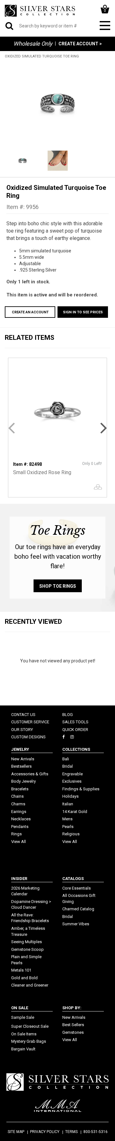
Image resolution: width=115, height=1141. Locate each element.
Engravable (72, 774)
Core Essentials (76, 888)
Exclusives (71, 781)
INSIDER (19, 878)
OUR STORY (22, 729)
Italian (67, 804)
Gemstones (73, 1032)
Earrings (18, 811)
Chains (17, 796)
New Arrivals (22, 759)
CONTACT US (23, 714)
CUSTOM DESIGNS (28, 737)
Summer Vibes (75, 923)
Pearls (67, 826)
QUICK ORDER (75, 729)
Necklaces (21, 819)
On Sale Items (23, 1034)
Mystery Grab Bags (28, 1041)
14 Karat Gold (74, 811)
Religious (71, 834)
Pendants (19, 826)
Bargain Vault (23, 1049)
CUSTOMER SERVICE (30, 722)
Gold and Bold (24, 977)
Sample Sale (22, 1017)
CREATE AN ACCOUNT (30, 312)
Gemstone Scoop (27, 949)
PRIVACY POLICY (44, 1132)
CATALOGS (73, 878)
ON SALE (19, 1007)
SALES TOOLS (75, 722)
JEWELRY (20, 749)
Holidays (70, 796)
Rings (16, 834)
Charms (18, 804)
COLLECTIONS (76, 749)
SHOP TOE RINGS (57, 586)
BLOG (67, 714)
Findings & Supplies (80, 789)
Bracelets (19, 789)
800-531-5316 (95, 1132)
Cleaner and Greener (29, 985)
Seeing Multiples (26, 941)
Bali (65, 759)
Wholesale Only (32, 43)
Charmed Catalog (78, 908)
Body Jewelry (23, 781)
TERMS (71, 1132)
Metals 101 (21, 970)
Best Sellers (73, 1024)
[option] (57, 104)
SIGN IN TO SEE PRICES (83, 312)
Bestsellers (21, 766)
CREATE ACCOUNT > (80, 43)
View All (18, 841)
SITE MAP (16, 1132)
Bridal (67, 766)
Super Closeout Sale (30, 1026)
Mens (67, 819)
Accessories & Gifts (29, 774)
